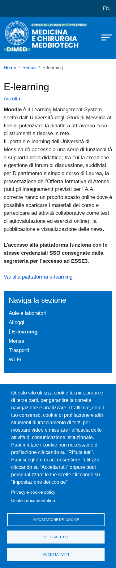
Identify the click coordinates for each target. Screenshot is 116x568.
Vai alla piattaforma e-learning (38, 277)
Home (10, 67)
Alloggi (16, 322)
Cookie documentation (33, 500)
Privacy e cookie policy (33, 492)
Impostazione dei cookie (56, 520)
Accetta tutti (56, 554)
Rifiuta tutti (56, 537)
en (106, 8)
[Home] (19, 38)
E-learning (24, 331)
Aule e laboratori (27, 313)
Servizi (29, 67)
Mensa (16, 341)
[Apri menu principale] (103, 37)
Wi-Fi (15, 359)
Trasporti (19, 350)
